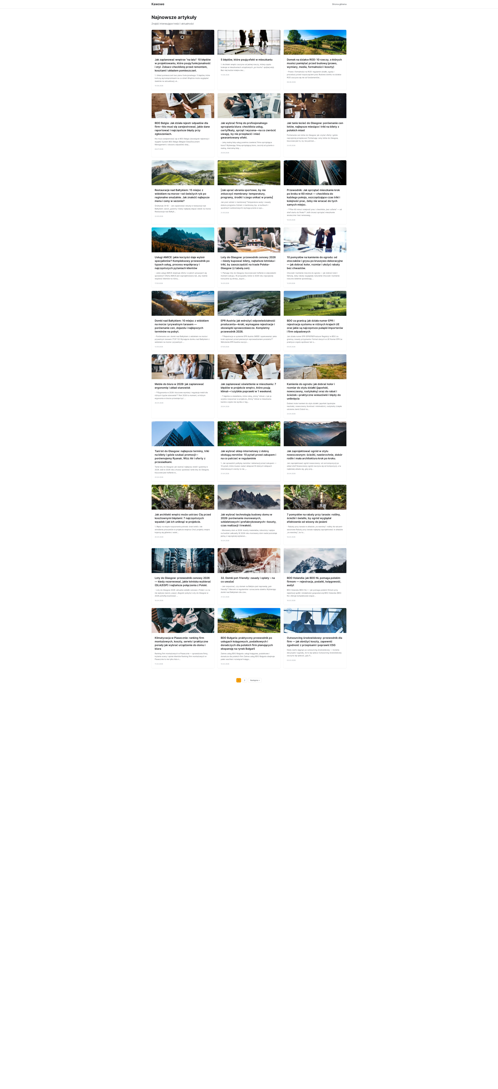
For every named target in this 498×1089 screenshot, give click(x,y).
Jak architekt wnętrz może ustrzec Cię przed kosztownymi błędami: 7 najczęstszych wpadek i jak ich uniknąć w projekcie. (183, 518)
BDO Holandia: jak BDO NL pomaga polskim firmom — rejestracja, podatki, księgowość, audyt (314, 581)
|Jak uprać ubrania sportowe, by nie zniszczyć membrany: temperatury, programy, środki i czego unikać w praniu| (247, 194)
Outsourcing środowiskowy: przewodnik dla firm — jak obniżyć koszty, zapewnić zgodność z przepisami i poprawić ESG (314, 641)
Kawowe (157, 4)
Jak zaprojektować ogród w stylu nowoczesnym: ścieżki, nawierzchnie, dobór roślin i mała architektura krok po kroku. (314, 455)
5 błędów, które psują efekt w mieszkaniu (246, 59)
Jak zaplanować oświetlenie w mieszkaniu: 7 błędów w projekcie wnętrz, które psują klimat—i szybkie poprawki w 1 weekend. (248, 388)
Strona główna (339, 4)
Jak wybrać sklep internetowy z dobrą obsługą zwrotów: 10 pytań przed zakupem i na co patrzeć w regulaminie (248, 455)
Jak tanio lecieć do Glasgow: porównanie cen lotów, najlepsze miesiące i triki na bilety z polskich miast (315, 127)
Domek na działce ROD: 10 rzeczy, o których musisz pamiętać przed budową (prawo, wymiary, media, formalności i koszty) (314, 63)
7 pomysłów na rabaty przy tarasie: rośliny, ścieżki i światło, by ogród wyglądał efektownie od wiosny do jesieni (314, 518)
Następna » (255, 680)
